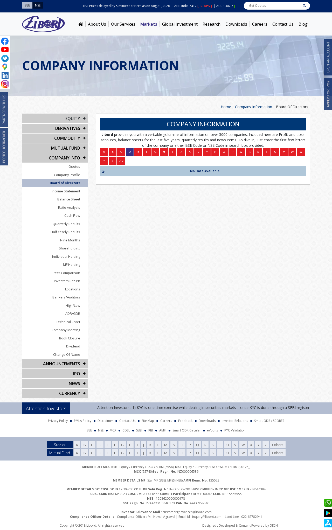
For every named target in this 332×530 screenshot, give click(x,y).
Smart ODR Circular (186, 430)
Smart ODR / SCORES (269, 421)
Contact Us (283, 24)
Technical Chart (68, 321)
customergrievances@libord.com (187, 512)
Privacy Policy (58, 421)
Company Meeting (66, 329)
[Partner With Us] (4, 109)
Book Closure (69, 338)
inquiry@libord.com (207, 516)
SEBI (139, 430)
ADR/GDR (72, 313)
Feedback (185, 421)
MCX (113, 430)
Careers (259, 24)
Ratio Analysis (69, 207)
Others (277, 444)
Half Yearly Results (65, 231)
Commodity (67, 138)
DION (274, 525)
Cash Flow (72, 215)
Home (226, 106)
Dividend (73, 346)
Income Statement (66, 191)
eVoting (212, 430)
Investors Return (67, 280)
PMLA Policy (82, 421)
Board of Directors (65, 182)
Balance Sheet (68, 199)
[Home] (80, 24)
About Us (97, 24)
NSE (100, 430)
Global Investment (180, 24)
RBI (150, 430)
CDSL (126, 430)
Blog (303, 24)
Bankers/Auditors (66, 297)
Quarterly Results (66, 223)
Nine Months (70, 240)
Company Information (253, 106)
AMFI (162, 430)
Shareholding (69, 248)
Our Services (123, 24)
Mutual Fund (65, 148)
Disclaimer (105, 421)
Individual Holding (66, 256)
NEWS (74, 383)
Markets (148, 24)
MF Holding (71, 264)
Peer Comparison (66, 272)
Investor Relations (235, 421)
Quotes (74, 166)
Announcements (61, 364)
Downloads (236, 24)
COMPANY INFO (64, 158)
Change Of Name (66, 354)
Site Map (148, 421)
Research (211, 24)
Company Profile (67, 174)
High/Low (73, 305)
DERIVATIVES (67, 128)
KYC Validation (235, 430)
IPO (76, 373)
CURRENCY (69, 393)
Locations (72, 289)
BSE (89, 430)
